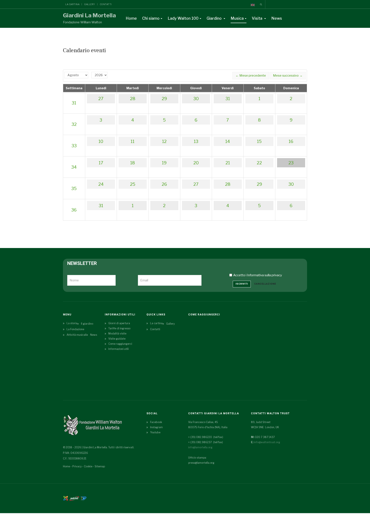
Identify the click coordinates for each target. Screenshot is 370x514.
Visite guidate (116, 338)
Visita (257, 18)
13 (196, 141)
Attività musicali (77, 334)
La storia (72, 323)
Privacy (77, 466)
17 (101, 162)
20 (196, 162)
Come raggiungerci (120, 343)
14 (227, 141)
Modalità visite (117, 333)
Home (131, 18)
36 (74, 209)
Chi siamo (151, 18)
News (276, 18)
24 (101, 184)
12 (164, 141)
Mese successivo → (288, 75)
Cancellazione (265, 283)
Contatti (106, 4)
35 (74, 188)
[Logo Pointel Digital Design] (83, 498)
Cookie (88, 466)
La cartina (72, 4)
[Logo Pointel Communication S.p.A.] (74, 498)
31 (74, 102)
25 (132, 184)
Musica (237, 18)
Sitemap (100, 466)
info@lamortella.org (200, 447)
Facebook (156, 422)
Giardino (214, 18)
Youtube (155, 432)
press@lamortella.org (201, 462)
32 (74, 124)
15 (259, 141)
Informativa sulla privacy (264, 275)
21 (227, 162)
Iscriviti (242, 283)
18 (132, 162)
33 (74, 145)
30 (196, 98)
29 (164, 98)
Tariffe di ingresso (119, 328)
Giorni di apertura (119, 323)
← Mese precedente (251, 75)
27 (100, 98)
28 (132, 98)
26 (164, 184)
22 (259, 162)
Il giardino (87, 323)
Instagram (156, 427)
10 (100, 141)
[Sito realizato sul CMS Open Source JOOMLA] (65, 498)
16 (291, 141)
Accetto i (257, 275)
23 (291, 162)
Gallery (89, 4)
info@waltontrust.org (267, 442)
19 (164, 162)
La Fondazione (75, 329)
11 (132, 141)
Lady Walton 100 (183, 18)
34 (74, 167)
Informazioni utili (118, 349)
